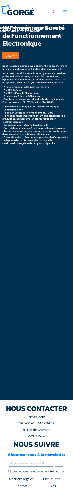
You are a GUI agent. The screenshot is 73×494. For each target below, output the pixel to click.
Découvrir (11, 56)
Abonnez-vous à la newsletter (36, 455)
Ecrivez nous (36, 416)
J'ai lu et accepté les (38, 471)
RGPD (52, 485)
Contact (21, 485)
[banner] (17, 10)
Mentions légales (21, 478)
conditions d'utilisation (51, 471)
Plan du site (51, 478)
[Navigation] (65, 11)
